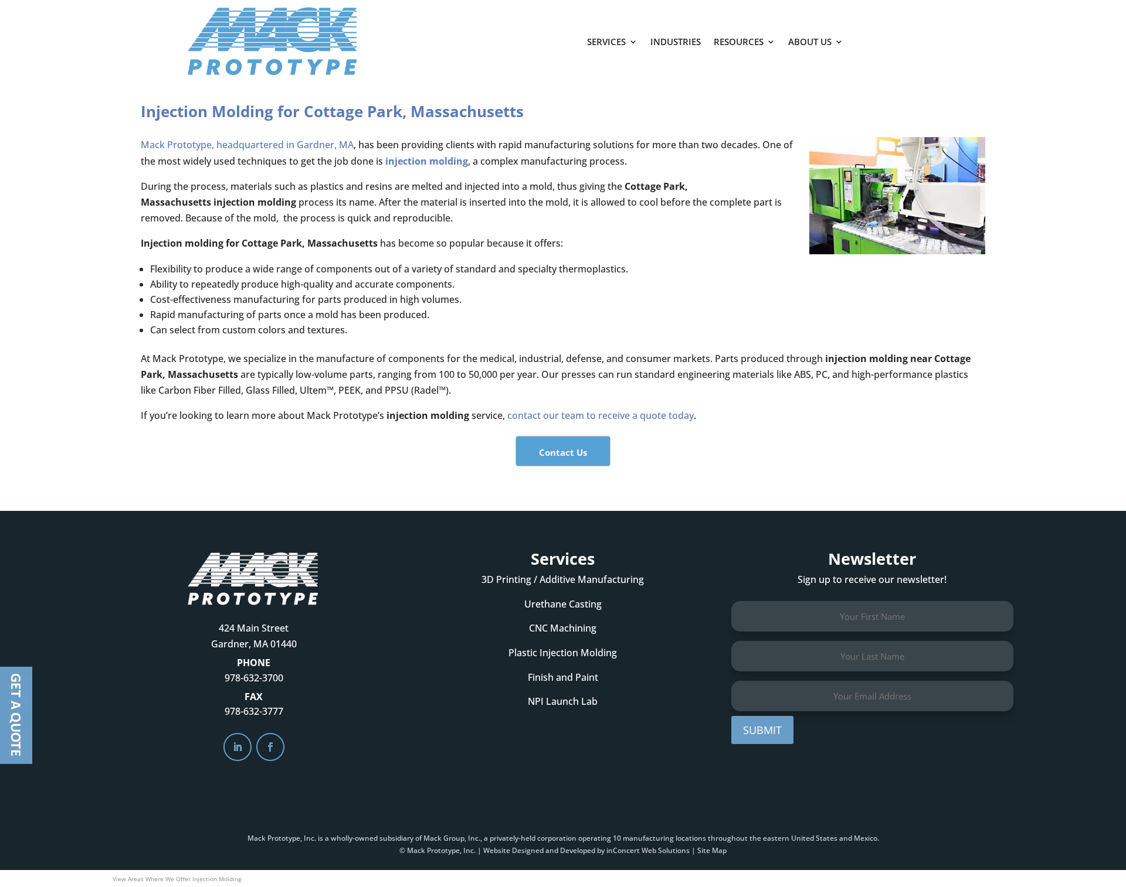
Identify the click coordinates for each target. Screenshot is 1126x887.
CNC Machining (562, 628)
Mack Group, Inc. (451, 838)
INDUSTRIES (675, 41)
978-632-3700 (254, 677)
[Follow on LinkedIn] (237, 747)
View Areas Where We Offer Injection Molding (177, 879)
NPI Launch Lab (563, 701)
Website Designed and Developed (539, 850)
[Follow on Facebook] (270, 747)
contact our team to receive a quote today (600, 415)
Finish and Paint (563, 677)
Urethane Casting (563, 604)
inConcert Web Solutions (648, 850)
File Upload (16, 715)
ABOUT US (810, 41)
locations (691, 838)
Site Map (712, 850)
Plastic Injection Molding (562, 652)
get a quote (907, 35)
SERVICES (606, 41)
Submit (762, 730)
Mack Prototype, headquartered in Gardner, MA (247, 144)
